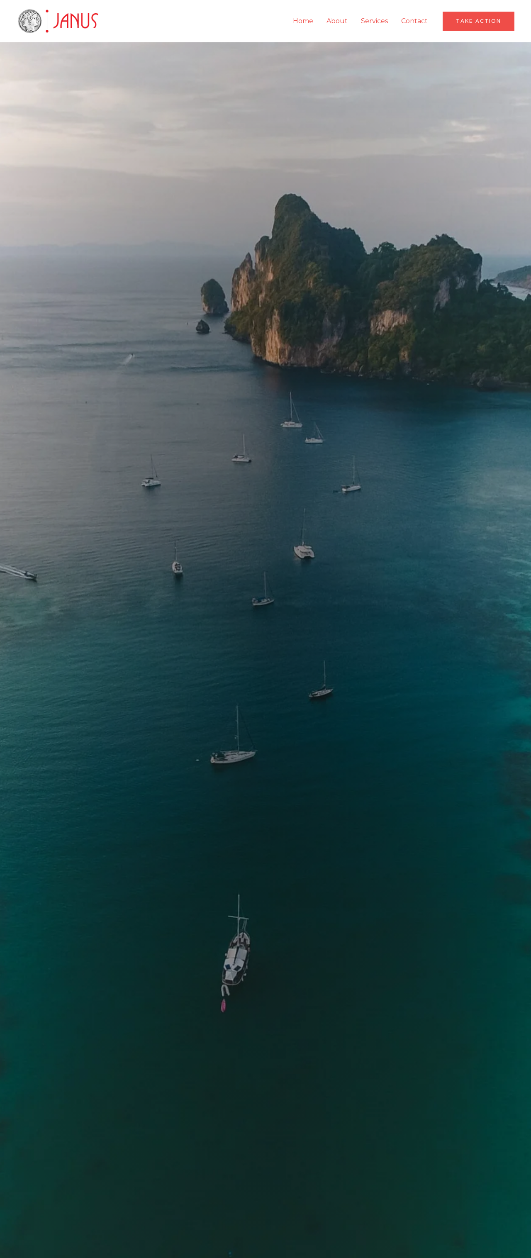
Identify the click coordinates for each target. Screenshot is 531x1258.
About (337, 21)
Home (303, 21)
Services (374, 21)
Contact (414, 21)
